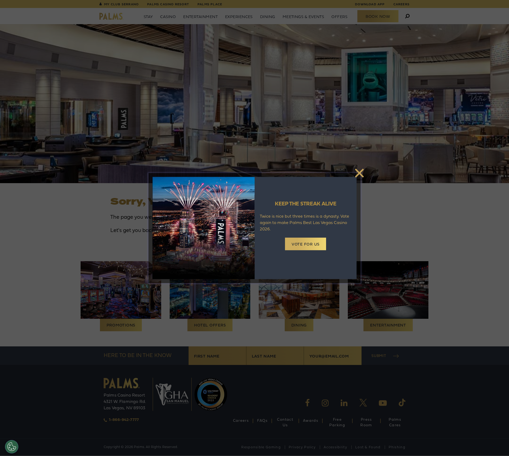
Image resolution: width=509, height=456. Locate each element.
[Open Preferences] (11, 446)
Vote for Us (305, 245)
